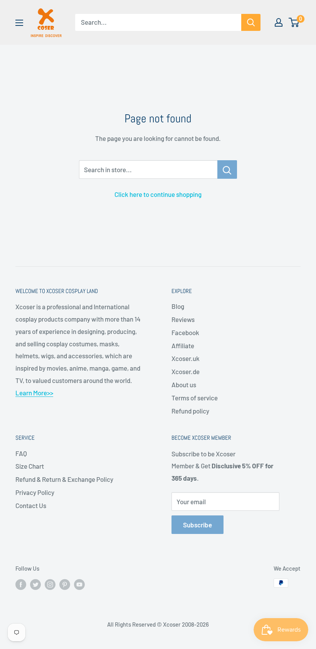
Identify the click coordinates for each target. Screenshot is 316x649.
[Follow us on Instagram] (50, 584)
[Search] (251, 22)
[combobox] (158, 22)
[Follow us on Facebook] (20, 584)
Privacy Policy (34, 492)
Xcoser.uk (185, 358)
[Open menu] (19, 23)
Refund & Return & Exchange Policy (64, 479)
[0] (294, 22)
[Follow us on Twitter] (35, 584)
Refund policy (190, 411)
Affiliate (182, 345)
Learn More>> (34, 393)
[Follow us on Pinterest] (64, 584)
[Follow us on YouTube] (79, 584)
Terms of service (194, 398)
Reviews (183, 319)
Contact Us (30, 505)
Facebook (185, 332)
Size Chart (29, 466)
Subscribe (197, 525)
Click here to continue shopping (158, 194)
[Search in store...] (227, 169)
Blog (177, 306)
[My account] (278, 22)
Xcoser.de (185, 371)
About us (183, 384)
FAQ (21, 453)
